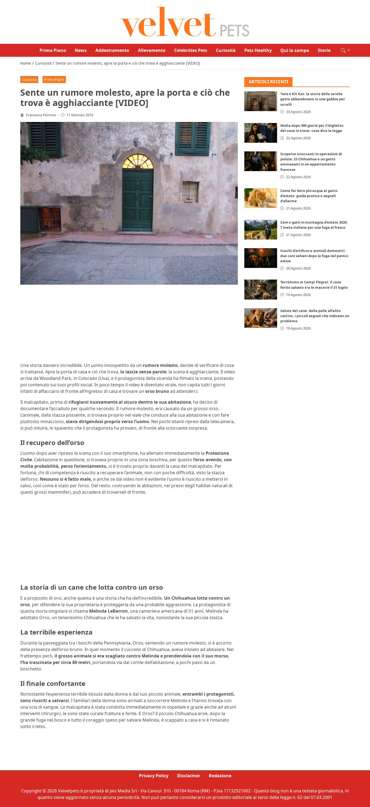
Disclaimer (188, 776)
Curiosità (226, 50)
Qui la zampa (294, 50)
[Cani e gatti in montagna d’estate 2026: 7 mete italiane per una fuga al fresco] (260, 230)
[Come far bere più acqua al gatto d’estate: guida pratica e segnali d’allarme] (260, 198)
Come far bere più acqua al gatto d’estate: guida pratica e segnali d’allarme (308, 195)
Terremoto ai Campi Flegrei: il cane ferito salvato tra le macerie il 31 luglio (314, 285)
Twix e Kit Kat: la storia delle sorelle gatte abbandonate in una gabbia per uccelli (312, 99)
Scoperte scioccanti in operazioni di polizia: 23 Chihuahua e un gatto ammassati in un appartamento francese (311, 161)
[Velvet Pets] (185, 21)
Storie (324, 50)
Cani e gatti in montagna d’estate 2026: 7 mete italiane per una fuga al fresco (314, 225)
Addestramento (112, 50)
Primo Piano (53, 50)
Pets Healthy (258, 50)
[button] (345, 50)
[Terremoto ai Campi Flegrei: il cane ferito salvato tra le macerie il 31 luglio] (260, 290)
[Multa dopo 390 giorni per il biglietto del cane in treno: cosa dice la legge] (260, 133)
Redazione (220, 776)
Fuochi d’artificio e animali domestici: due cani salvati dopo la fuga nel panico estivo (314, 255)
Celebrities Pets (190, 50)
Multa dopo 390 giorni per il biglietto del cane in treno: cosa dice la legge (311, 128)
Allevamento (151, 50)
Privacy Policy (153, 776)
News (81, 50)
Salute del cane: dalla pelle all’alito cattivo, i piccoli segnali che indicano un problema (314, 315)
